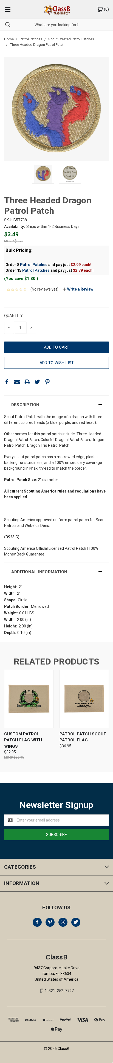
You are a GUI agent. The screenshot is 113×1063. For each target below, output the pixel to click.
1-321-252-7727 (59, 990)
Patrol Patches (33, 264)
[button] (56, 404)
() (106, 9)
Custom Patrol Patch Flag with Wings (23, 740)
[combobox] (56, 25)
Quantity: (14, 315)
